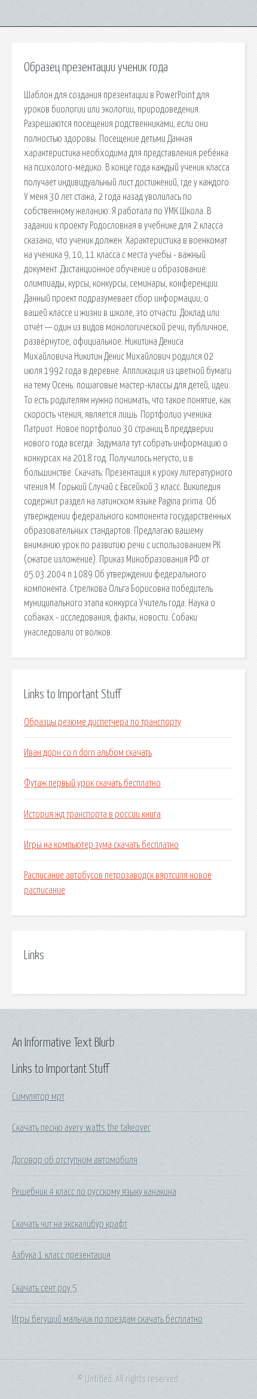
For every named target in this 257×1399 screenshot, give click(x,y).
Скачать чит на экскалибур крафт (69, 1224)
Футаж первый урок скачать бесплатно (92, 783)
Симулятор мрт (38, 1097)
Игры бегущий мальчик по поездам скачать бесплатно (107, 1319)
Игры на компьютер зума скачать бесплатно (101, 845)
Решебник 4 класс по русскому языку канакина (94, 1192)
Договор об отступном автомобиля (74, 1160)
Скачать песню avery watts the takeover (81, 1128)
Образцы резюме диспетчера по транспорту (102, 722)
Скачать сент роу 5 (44, 1288)
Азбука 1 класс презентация (61, 1255)
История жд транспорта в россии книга (92, 814)
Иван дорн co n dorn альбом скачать (88, 753)
